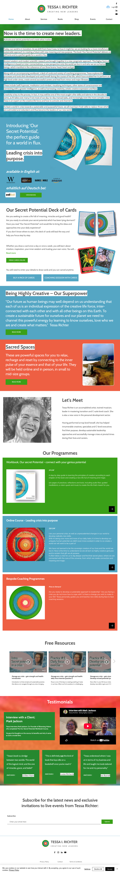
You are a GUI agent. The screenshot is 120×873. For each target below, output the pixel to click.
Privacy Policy (14, 870)
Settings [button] (87, 869)
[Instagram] (116, 7)
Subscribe (11, 816)
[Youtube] (116, 14)
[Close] (117, 869)
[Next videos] (114, 661)
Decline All (98, 869)
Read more (11, 253)
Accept (109, 869)
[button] (44, 19)
